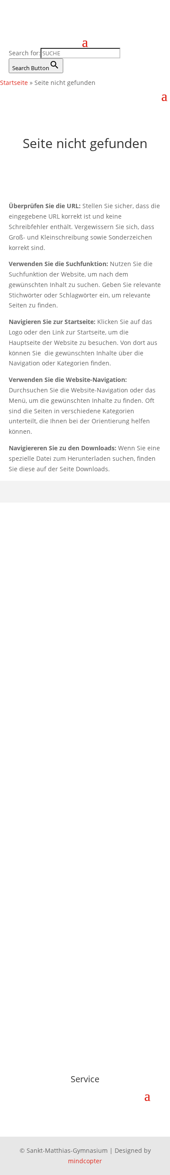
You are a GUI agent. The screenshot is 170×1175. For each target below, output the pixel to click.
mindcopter (85, 1161)
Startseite (14, 82)
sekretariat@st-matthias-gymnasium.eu (78, 676)
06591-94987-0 (41, 655)
